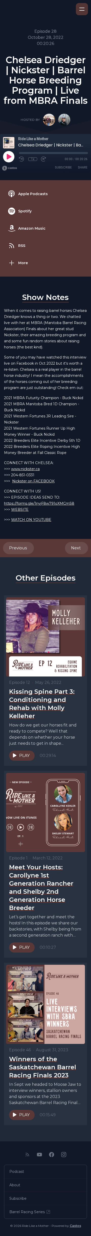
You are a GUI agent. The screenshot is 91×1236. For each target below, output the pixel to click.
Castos (75, 1226)
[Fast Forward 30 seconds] (44, 159)
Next (76, 548)
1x (32, 159)
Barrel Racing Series (27, 1212)
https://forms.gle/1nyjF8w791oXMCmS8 (39, 503)
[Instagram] (64, 1154)
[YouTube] (39, 1154)
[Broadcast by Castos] (9, 168)
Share (82, 167)
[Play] (8, 156)
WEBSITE (20, 509)
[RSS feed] (27, 1154)
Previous (18, 548)
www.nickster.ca (25, 469)
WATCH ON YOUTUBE (31, 519)
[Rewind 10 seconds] (22, 159)
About (14, 1185)
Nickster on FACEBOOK (33, 481)
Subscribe (63, 167)
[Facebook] (52, 1154)
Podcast (16, 1171)
